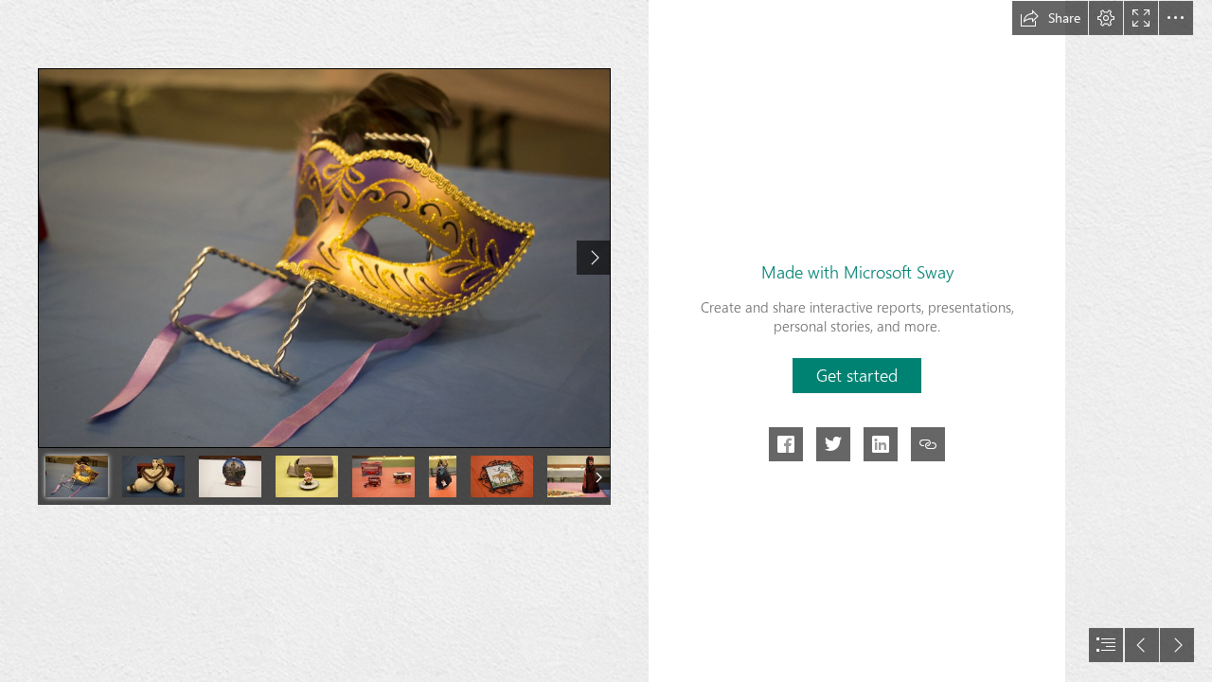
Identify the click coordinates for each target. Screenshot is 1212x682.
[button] (1050, 18)
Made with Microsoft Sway (857, 271)
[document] (606, 341)
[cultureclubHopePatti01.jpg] (324, 258)
